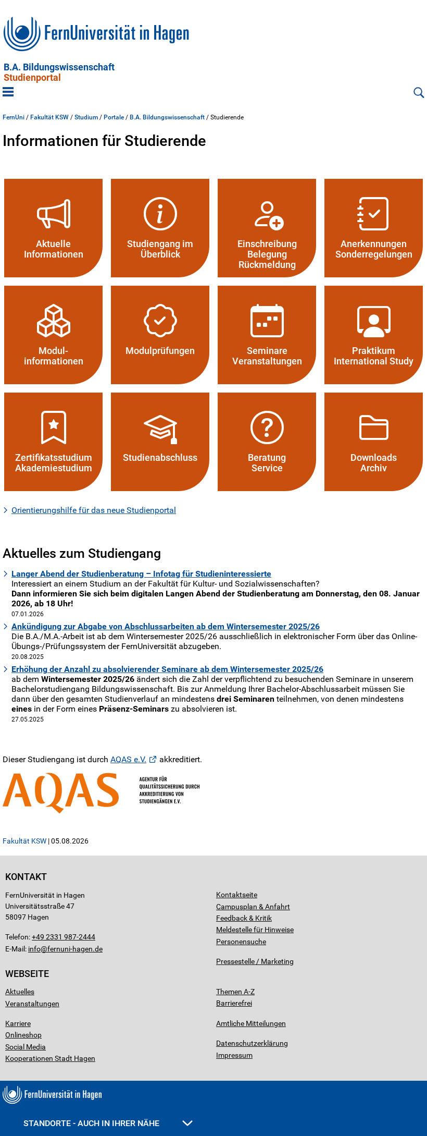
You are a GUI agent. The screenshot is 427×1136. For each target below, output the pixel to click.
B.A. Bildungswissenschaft (59, 72)
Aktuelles (19, 991)
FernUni (13, 117)
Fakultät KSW (49, 117)
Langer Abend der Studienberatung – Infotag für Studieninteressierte (141, 574)
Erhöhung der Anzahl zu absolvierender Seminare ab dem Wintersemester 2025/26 (167, 669)
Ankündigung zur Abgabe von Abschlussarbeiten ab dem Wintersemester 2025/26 (165, 626)
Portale (114, 117)
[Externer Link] (213, 793)
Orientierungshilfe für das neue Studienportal (93, 510)
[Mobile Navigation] (8, 93)
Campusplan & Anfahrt (253, 906)
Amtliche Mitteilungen (251, 1023)
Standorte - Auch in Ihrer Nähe (92, 1123)
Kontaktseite (236, 894)
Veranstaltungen (32, 1003)
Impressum (234, 1055)
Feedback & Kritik (244, 918)
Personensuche (241, 941)
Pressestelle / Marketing (255, 961)
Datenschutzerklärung (252, 1043)
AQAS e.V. (128, 759)
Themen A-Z (235, 991)
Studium (86, 117)
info (34, 949)
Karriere (18, 1023)
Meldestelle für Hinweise (255, 929)
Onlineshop (23, 1035)
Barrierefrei (234, 1003)
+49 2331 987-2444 (63, 937)
